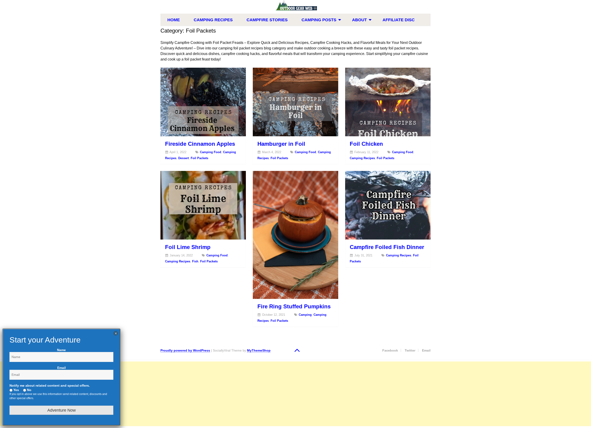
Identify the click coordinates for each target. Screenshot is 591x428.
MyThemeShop (259, 350)
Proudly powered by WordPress (185, 350)
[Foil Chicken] (388, 102)
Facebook (390, 350)
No (28, 390)
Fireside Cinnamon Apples (200, 144)
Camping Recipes (213, 20)
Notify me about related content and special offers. (49, 385)
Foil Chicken (366, 144)
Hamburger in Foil (281, 144)
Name (61, 350)
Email (426, 350)
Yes (15, 390)
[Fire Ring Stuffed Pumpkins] (295, 235)
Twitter (410, 350)
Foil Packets (199, 158)
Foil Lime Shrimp (188, 247)
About (359, 20)
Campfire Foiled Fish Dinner (387, 247)
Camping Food (210, 152)
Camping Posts (319, 20)
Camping (305, 314)
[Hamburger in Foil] (295, 102)
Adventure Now (61, 410)
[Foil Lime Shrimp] (203, 205)
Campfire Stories (267, 20)
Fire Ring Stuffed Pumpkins (294, 306)
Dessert (183, 158)
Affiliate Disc (399, 20)
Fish (195, 261)
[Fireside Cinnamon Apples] (203, 102)
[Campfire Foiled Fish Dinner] (388, 205)
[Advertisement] (138, 393)
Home (173, 20)
